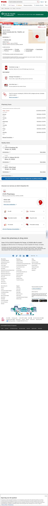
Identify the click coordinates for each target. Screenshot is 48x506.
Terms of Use (11, 504)
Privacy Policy (4, 504)
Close (46, 495)
